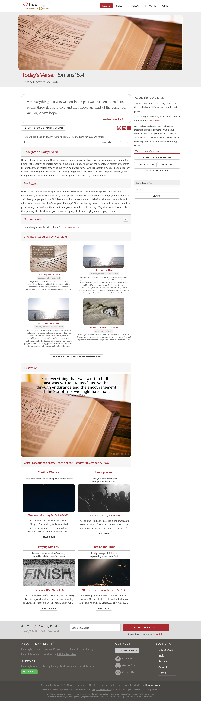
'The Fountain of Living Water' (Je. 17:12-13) (104, 590)
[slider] (64, 142)
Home (162, 672)
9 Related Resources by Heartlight (45, 236)
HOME (164, 5)
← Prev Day (145, 164)
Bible (118, 5)
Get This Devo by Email (45, 128)
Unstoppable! (103, 472)
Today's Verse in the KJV (157, 157)
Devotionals (165, 649)
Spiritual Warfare (48, 472)
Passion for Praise (103, 547)
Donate (29, 672)
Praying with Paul (48, 547)
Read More (104, 608)
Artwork (150, 5)
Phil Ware (155, 120)
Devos (106, 5)
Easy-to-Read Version (101, 689)
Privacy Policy (158, 634)
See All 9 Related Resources (76, 356)
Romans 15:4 (115, 119)
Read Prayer (49, 608)
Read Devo (49, 537)
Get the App (128, 665)
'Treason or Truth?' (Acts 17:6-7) (104, 515)
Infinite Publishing (67, 654)
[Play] (25, 142)
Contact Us (128, 672)
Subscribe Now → (146, 627)
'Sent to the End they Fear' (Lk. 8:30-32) (48, 515)
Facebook (127, 658)
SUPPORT (28, 661)
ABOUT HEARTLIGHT (37, 644)
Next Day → (168, 164)
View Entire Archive (157, 170)
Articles (133, 5)
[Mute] (109, 142)
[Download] (128, 142)
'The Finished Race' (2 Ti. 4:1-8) (49, 590)
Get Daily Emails (127, 650)
